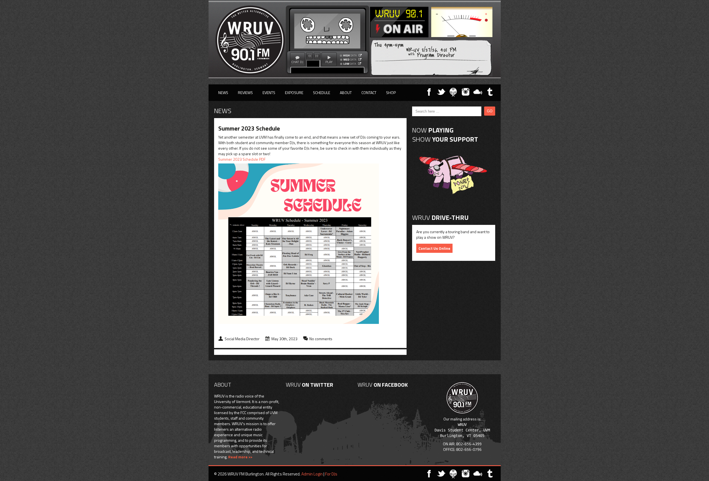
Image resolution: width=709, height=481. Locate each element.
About (346, 92)
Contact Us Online (434, 248)
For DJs (331, 474)
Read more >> (240, 457)
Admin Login (312, 474)
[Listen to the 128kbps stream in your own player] (359, 59)
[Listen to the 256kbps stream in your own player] (360, 55)
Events (269, 92)
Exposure (294, 92)
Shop (391, 92)
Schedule (321, 92)
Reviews (245, 92)
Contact (368, 92)
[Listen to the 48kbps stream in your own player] (359, 63)
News (223, 92)
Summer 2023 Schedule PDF (242, 159)
